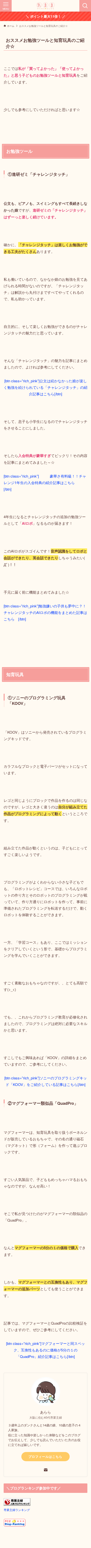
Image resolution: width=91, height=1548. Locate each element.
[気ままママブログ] (45, 6)
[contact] (45, 1469)
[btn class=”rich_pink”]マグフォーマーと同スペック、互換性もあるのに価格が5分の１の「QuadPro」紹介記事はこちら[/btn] (45, 1350)
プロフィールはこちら (45, 1456)
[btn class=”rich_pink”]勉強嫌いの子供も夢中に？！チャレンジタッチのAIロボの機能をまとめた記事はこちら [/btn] (45, 612)
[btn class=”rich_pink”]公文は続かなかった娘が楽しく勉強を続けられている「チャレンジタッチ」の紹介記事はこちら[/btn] (45, 387)
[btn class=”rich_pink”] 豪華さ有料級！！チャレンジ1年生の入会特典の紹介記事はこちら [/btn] (45, 482)
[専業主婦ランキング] (17, 1504)
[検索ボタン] (85, 6)
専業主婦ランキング (17, 1510)
